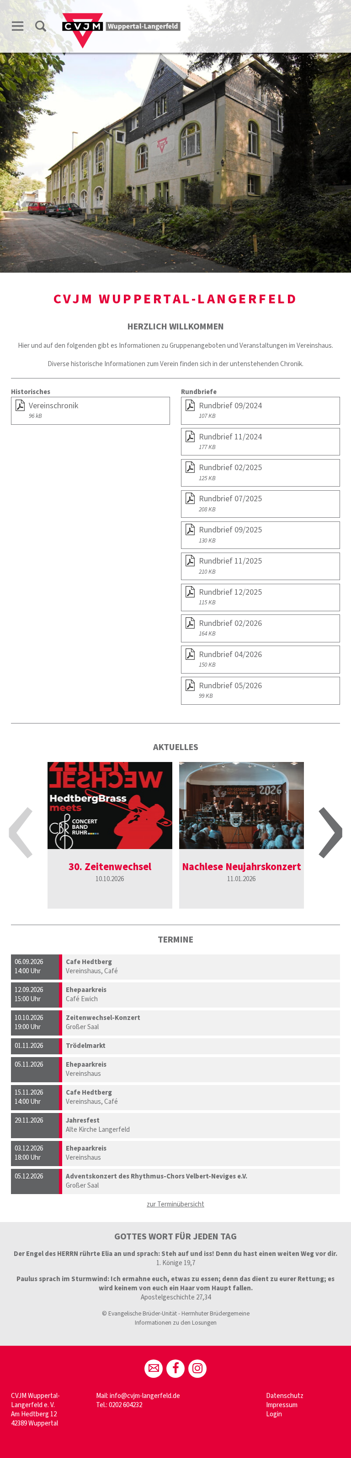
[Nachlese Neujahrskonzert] (241, 805)
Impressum (282, 1405)
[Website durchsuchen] (41, 28)
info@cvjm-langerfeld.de (145, 1396)
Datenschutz (284, 1396)
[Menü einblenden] (18, 28)
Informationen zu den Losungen (176, 1322)
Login (274, 1414)
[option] (110, 835)
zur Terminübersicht (175, 1204)
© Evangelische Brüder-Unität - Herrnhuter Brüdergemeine (176, 1313)
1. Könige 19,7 (175, 1263)
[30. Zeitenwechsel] (110, 805)
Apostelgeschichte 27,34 (176, 1297)
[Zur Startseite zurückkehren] (121, 17)
